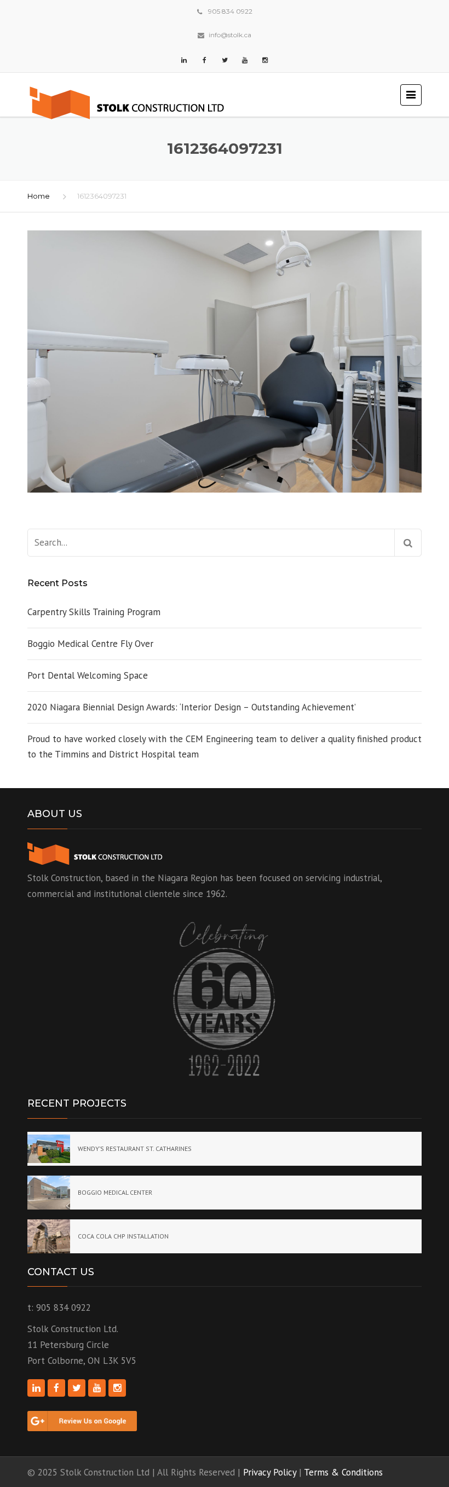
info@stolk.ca (230, 35)
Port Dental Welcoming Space (87, 675)
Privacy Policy (269, 1472)
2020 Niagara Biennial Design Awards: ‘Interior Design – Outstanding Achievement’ (191, 707)
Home (38, 196)
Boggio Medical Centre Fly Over (90, 644)
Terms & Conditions (343, 1472)
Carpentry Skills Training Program (93, 612)
